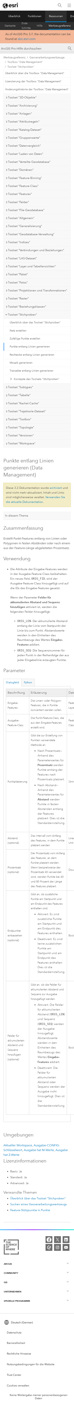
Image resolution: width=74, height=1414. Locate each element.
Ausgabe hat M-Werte (39, 1150)
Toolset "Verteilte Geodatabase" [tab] (29, 162)
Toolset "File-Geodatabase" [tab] (26, 210)
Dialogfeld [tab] (12, 682)
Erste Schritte (26, 26)
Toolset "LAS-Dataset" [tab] (22, 258)
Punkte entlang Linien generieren (30, 346)
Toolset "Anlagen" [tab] (20, 113)
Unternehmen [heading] (12, 1291)
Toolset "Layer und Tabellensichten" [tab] (32, 266)
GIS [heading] (5, 1282)
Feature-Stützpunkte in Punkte (30, 1210)
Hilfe (40, 25)
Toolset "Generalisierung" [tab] (25, 226)
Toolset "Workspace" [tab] (21, 443)
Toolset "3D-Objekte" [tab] (22, 97)
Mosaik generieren (21, 362)
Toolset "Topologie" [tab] (21, 427)
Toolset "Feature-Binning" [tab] (25, 178)
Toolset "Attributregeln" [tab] (23, 121)
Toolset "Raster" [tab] (18, 298)
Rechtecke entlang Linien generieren (32, 354)
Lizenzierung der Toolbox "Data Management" (33, 81)
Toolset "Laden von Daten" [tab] (25, 154)
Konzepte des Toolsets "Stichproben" (36, 379)
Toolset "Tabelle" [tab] (19, 395)
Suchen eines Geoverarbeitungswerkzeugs (38, 1204)
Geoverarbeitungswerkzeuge (47, 57)
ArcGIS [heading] (8, 1263)
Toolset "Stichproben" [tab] (22, 314)
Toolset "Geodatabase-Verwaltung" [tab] (31, 234)
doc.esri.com (26, 39)
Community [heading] (11, 1273)
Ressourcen (56, 16)
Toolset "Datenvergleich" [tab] (24, 145)
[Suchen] (60, 5)
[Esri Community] (49, 1247)
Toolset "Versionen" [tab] (21, 435)
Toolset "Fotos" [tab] (18, 282)
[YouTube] (66, 1247)
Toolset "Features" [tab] (20, 194)
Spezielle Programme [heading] (17, 1300)
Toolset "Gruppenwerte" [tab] (24, 137)
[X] (57, 1239)
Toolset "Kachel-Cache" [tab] (23, 403)
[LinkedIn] (66, 1239)
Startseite (10, 25)
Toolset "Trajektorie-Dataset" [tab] (27, 411)
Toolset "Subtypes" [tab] (20, 387)
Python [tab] (28, 682)
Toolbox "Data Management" (25, 62)
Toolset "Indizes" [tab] (19, 242)
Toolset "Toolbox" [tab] (19, 419)
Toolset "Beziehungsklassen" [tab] (27, 306)
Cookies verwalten (18, 1385)
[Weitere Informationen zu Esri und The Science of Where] (11, 1247)
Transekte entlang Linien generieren (31, 370)
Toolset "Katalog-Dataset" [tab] (25, 129)
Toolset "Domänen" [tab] (21, 170)
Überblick (14, 16)
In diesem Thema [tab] (16, 515)
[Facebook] (49, 1239)
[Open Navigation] (69, 5)
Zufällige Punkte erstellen (25, 338)
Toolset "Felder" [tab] (18, 202)
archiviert (56, 488)
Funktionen (34, 16)
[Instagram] (57, 1247)
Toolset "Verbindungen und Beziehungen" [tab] (36, 250)
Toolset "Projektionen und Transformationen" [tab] (37, 290)
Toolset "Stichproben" (20, 66)
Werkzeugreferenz (60, 25)
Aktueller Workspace (17, 1145)
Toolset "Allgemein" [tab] (21, 218)
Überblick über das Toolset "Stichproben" (35, 322)
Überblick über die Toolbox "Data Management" (34, 73)
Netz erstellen (18, 330)
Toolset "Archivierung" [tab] (23, 105)
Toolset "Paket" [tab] (18, 274)
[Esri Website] (11, 5)
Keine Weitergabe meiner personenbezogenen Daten (38, 1396)
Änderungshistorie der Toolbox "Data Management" (37, 89)
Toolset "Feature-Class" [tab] (23, 186)
